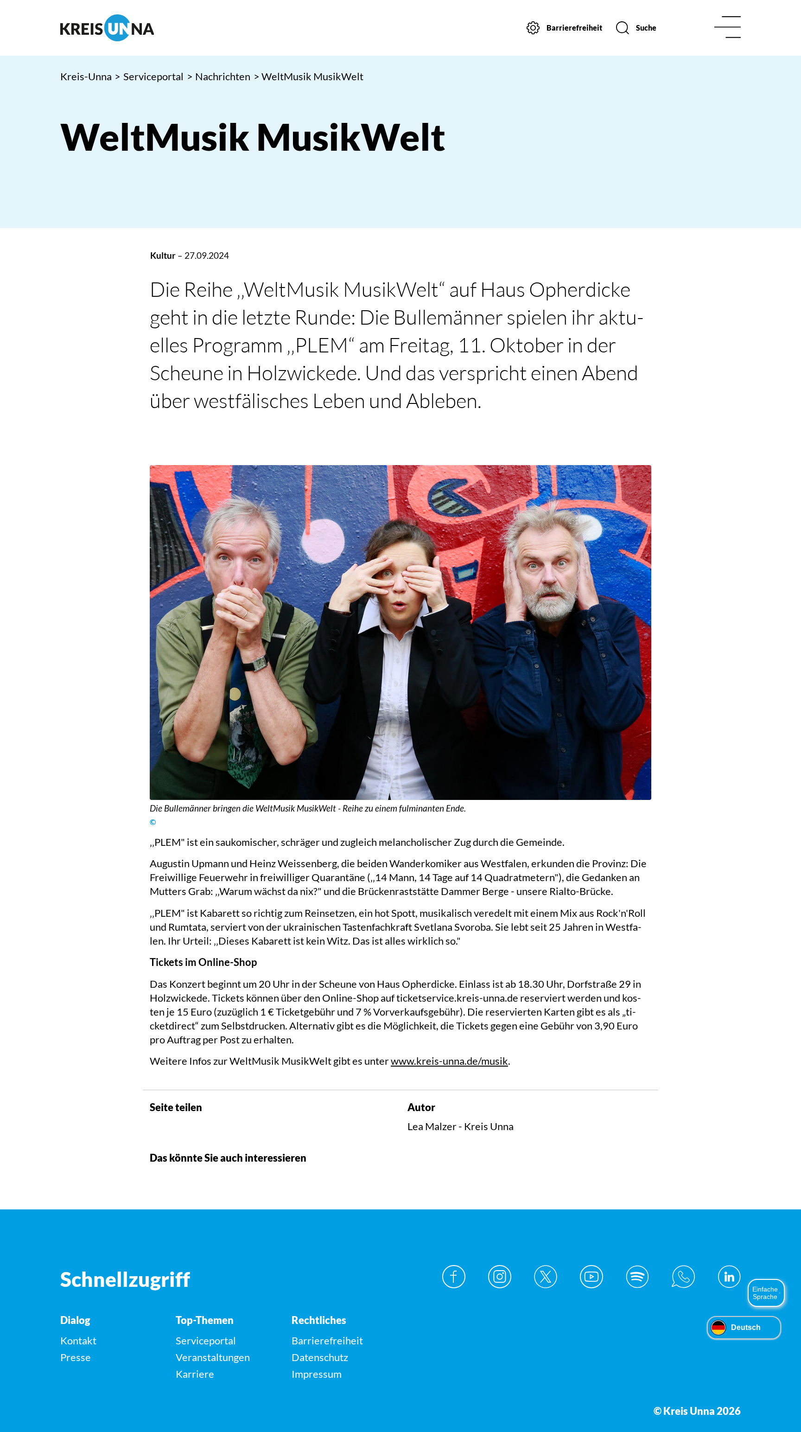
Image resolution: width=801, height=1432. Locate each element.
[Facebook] (453, 1276)
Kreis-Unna (86, 76)
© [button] (153, 822)
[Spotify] (637, 1276)
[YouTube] (591, 1276)
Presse (75, 1357)
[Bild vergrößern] (400, 632)
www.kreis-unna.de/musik (449, 1061)
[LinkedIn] (729, 1276)
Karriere (195, 1374)
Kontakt (78, 1340)
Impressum (317, 1374)
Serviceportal (149, 76)
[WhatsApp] (683, 1276)
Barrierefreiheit (327, 1340)
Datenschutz (320, 1357)
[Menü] (727, 28)
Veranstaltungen (213, 1357)
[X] (545, 1276)
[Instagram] (499, 1276)
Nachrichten (219, 76)
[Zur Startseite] (140, 27)
